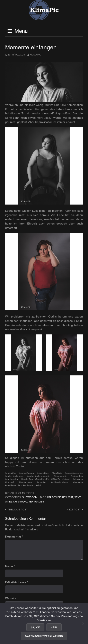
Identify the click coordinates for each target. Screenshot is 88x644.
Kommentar (14, 536)
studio (22, 501)
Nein (54, 627)
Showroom (29, 497)
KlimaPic (35, 54)
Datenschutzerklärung (44, 636)
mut (70, 497)
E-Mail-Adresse (16, 582)
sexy (77, 497)
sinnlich (11, 501)
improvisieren (57, 497)
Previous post (17, 509)
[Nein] (83, 623)
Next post (73, 509)
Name (10, 566)
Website (10, 598)
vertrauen (36, 501)
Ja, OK (35, 627)
